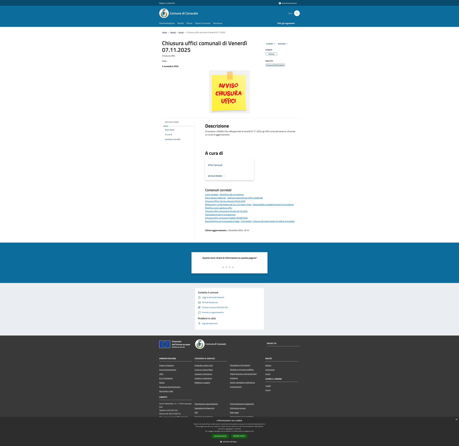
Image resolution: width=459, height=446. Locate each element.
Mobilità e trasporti (202, 382)
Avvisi (181, 32)
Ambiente (234, 378)
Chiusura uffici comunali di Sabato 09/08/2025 (226, 218)
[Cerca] (297, 13)
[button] (229, 441)
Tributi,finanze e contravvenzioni (243, 373)
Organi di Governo (166, 365)
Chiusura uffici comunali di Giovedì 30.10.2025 (226, 211)
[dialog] (229, 431)
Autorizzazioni (236, 386)
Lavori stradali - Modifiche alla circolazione (224, 194)
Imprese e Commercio (203, 374)
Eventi (268, 390)
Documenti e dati (166, 391)
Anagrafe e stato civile (204, 365)
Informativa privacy (238, 408)
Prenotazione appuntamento (206, 403)
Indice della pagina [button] (172, 122)
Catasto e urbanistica (203, 378)
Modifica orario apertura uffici (218, 208)
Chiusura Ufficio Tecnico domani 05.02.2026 (225, 201)
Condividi (269, 43)
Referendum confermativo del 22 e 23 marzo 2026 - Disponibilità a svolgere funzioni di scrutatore (249, 204)
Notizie (268, 365)
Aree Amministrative (167, 369)
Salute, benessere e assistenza (242, 382)
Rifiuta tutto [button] (239, 436)
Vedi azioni (282, 43)
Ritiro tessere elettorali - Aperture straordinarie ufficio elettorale (234, 197)
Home (164, 32)
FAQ (196, 412)
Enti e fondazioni (166, 378)
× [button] (456, 419)
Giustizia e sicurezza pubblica (242, 369)
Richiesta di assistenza (204, 416)
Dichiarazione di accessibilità (241, 416)
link (252, 431)
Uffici (161, 374)
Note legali (234, 412)
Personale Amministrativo (169, 386)
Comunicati (270, 369)
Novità (173, 32)
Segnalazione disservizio (204, 408)
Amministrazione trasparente (242, 403)
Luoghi (268, 385)
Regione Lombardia (167, 3)
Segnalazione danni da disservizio (220, 214)
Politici (162, 382)
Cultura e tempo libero (204, 369)
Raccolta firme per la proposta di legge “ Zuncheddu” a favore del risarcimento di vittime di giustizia (249, 221)
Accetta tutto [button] (220, 436)
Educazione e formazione (240, 365)
